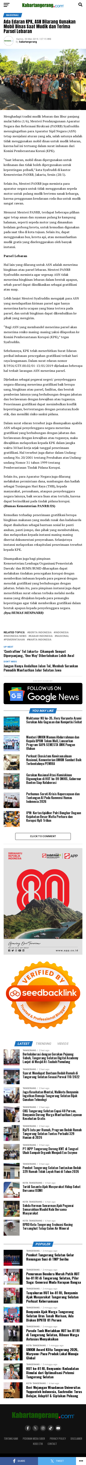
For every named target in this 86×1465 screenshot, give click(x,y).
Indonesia (62, 632)
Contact (52, 1444)
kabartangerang (28, 41)
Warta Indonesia (39, 639)
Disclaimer (76, 1438)
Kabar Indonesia (41, 636)
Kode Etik (38, 1444)
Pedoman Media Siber (34, 1438)
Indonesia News (15, 636)
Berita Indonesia (40, 632)
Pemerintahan (15, 639)
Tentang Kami (11, 1438)
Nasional (62, 636)
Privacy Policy (58, 1438)
